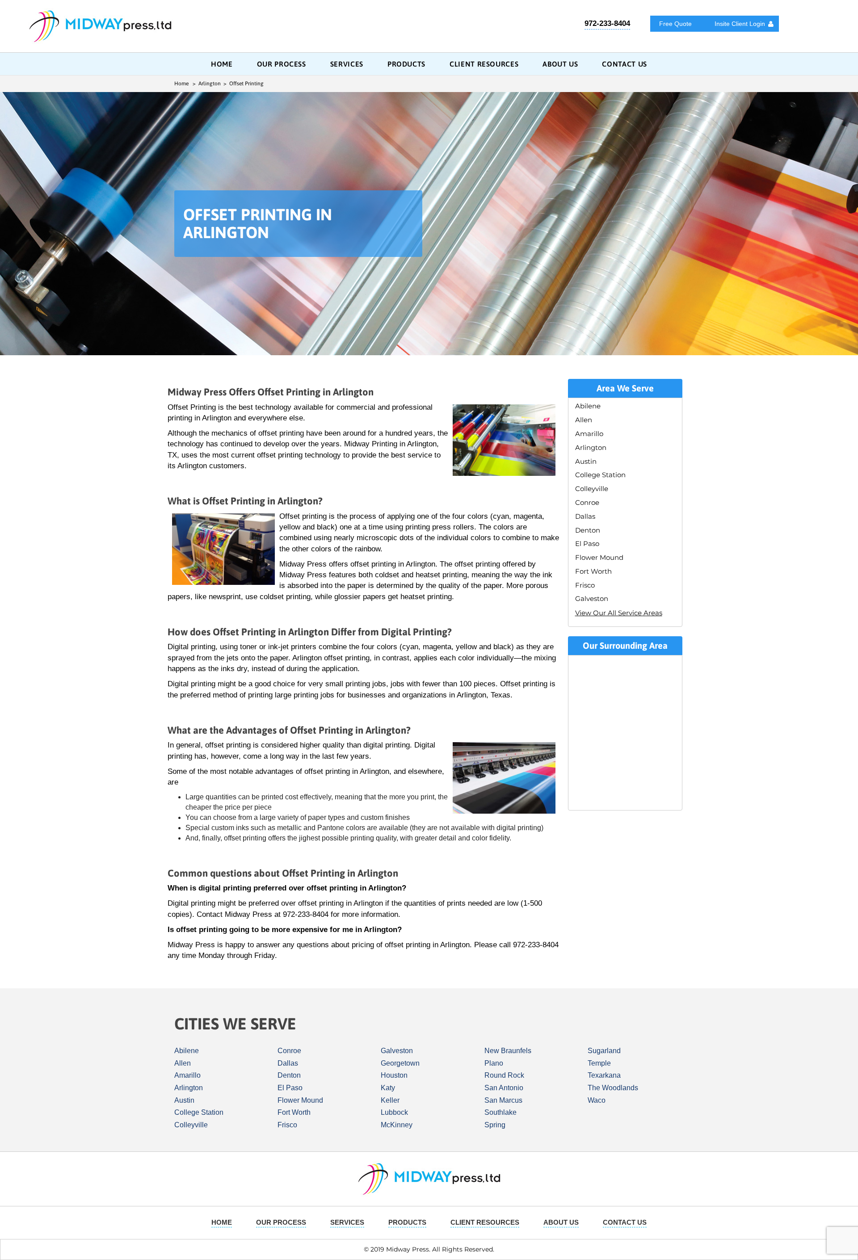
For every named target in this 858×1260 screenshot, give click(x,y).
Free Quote (675, 23)
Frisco (585, 585)
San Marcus (503, 1100)
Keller (390, 1100)
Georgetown (400, 1063)
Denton (587, 530)
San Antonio (503, 1088)
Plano (493, 1063)
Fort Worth (593, 571)
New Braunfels (507, 1050)
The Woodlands (613, 1088)
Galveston (591, 598)
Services (346, 64)
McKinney (396, 1125)
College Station (600, 474)
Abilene (588, 406)
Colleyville (591, 488)
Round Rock (504, 1075)
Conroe (587, 502)
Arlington (590, 447)
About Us (560, 64)
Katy (388, 1088)
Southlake (500, 1112)
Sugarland (604, 1050)
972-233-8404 (607, 23)
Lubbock (394, 1112)
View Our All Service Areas (618, 613)
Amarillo (589, 433)
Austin (586, 461)
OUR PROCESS (281, 64)
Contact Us (624, 64)
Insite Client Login (740, 23)
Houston (394, 1075)
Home (222, 64)
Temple (599, 1063)
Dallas (585, 516)
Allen (583, 420)
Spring (494, 1125)
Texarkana (604, 1075)
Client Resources (484, 64)
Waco (597, 1100)
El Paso (587, 543)
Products (406, 64)
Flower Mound (599, 557)
